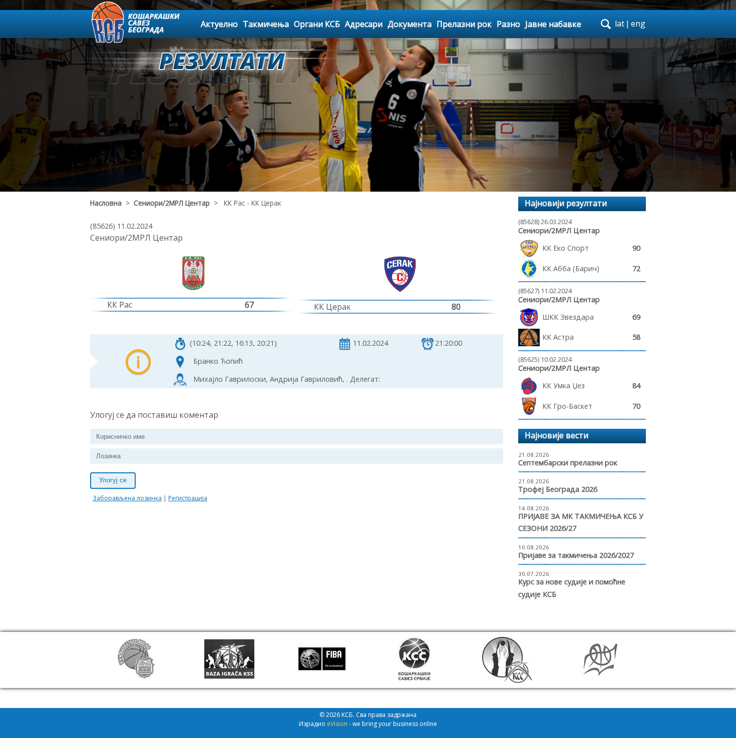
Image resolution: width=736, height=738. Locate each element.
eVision (337, 723)
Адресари (364, 24)
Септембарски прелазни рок (567, 462)
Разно (508, 24)
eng (638, 23)
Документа (410, 24)
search (605, 24)
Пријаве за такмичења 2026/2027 (576, 555)
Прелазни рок (464, 24)
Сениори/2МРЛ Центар (172, 203)
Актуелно (219, 24)
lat (619, 23)
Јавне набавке (553, 24)
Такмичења (266, 24)
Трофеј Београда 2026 (557, 489)
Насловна (106, 203)
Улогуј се (113, 480)
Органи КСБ (317, 24)
